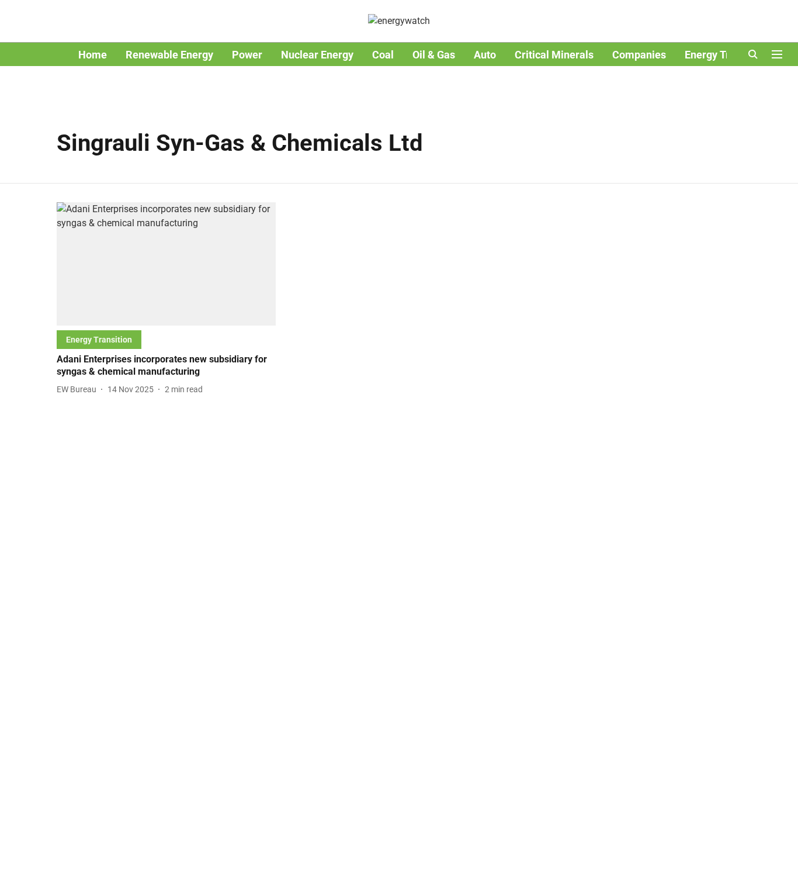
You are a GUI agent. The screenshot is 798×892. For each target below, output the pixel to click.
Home (92, 55)
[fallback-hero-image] (166, 264)
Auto (485, 55)
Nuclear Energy (317, 55)
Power (247, 55)
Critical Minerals (554, 55)
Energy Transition (726, 55)
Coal (383, 55)
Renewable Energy (169, 55)
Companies (639, 55)
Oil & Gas (433, 55)
